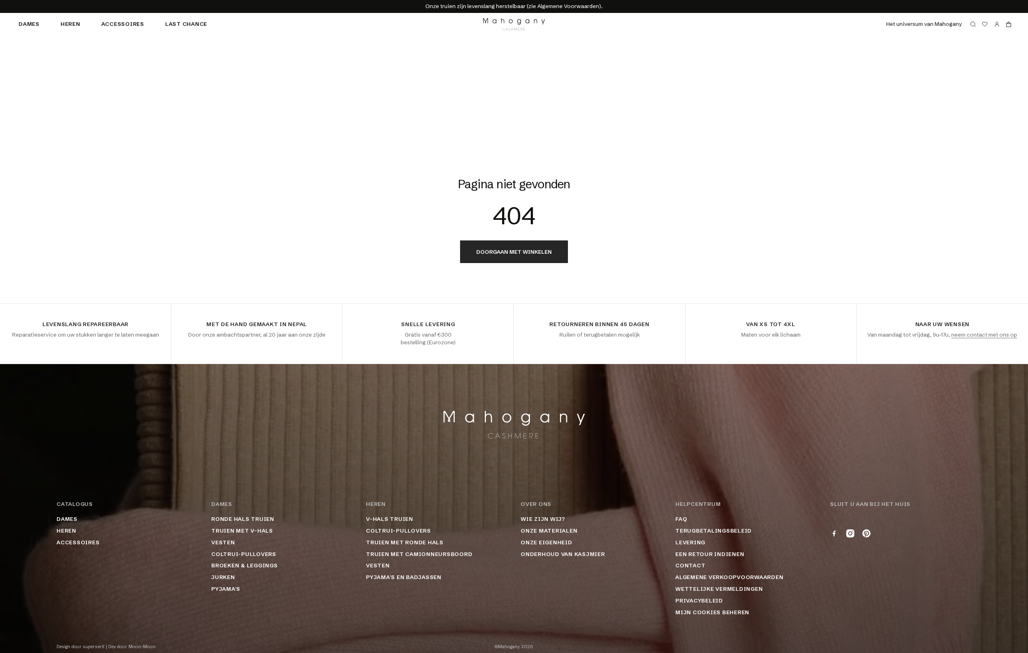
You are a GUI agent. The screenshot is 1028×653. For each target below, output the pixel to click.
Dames (29, 24)
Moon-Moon (142, 647)
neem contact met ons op (984, 334)
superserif (94, 647)
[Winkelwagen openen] (1008, 24)
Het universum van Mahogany (924, 24)
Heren (70, 24)
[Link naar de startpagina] (514, 24)
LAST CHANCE (186, 24)
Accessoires (122, 24)
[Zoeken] (973, 24)
